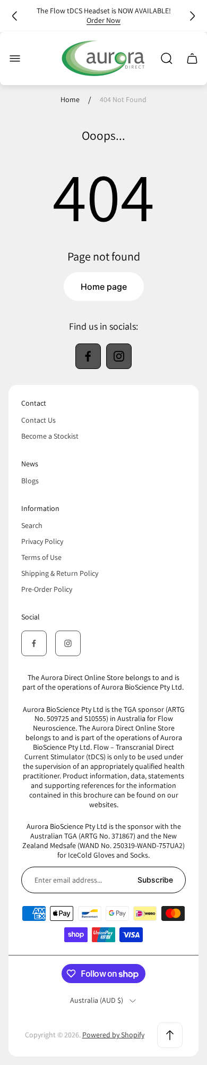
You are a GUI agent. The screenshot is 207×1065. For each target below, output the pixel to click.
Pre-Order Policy (46, 589)
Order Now (103, 20)
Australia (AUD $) (96, 1000)
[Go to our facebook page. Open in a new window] (88, 356)
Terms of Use (41, 557)
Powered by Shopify (113, 1034)
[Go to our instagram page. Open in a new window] (119, 356)
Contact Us (38, 420)
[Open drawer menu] (15, 58)
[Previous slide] (14, 16)
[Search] (166, 58)
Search (31, 525)
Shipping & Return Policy (59, 573)
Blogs (30, 480)
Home (70, 99)
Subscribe (155, 879)
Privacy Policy (42, 541)
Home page (104, 286)
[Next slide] (192, 16)
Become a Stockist (50, 436)
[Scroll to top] (170, 1035)
